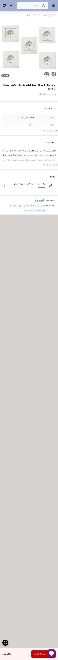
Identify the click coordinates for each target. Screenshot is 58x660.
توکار (26, 210)
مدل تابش (40, 205)
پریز (19, 205)
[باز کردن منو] (53, 5)
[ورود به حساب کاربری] (12, 5)
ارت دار (13, 205)
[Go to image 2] (4, 75)
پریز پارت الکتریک (37, 210)
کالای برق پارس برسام (47, 15)
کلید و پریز (31, 15)
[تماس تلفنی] (5, 643)
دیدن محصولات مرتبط (43, 654)
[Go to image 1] (7, 75)
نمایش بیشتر (52, 130)
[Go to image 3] (2, 75)
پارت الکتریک (44, 94)
